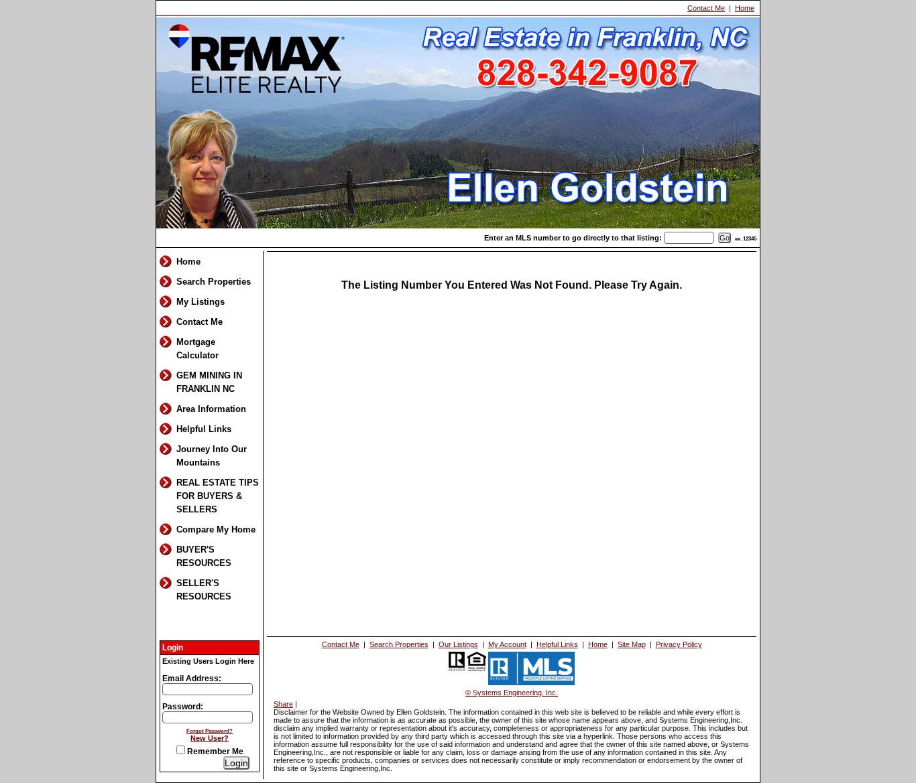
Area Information (211, 409)
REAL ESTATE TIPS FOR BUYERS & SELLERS (217, 496)
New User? (209, 738)
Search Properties (213, 282)
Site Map (632, 644)
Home (744, 8)
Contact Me (706, 8)
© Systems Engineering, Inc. (511, 693)
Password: (182, 706)
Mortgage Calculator (197, 348)
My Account (507, 644)
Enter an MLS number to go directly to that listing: (573, 238)
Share (283, 704)
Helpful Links (203, 429)
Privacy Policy (679, 644)
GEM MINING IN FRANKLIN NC (209, 382)
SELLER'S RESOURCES (203, 589)
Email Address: (191, 678)
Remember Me (214, 751)
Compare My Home (215, 529)
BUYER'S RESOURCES (203, 556)
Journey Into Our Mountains (211, 456)
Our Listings (458, 644)
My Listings (200, 302)
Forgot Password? (209, 730)
